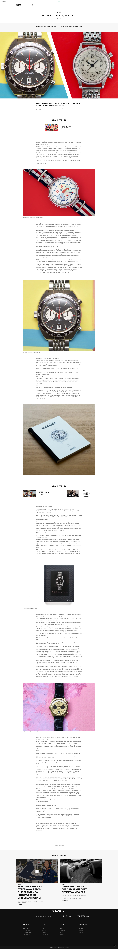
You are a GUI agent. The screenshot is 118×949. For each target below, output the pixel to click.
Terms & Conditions (82, 926)
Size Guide (62, 934)
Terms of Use (81, 930)
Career (43, 936)
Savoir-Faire (44, 930)
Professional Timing (45, 934)
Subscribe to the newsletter (84, 916)
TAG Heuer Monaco (26, 934)
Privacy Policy (81, 928)
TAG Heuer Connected (27, 926)
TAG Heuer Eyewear (26, 939)
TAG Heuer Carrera (26, 928)
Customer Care (62, 930)
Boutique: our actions (63, 936)
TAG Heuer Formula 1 (27, 930)
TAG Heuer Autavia (26, 936)
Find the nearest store (67, 916)
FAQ (61, 928)
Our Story (43, 928)
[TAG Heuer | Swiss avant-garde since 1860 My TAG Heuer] (59, 911)
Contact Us (62, 926)
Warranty (61, 932)
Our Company (44, 926)
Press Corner (44, 932)
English (4, 1)
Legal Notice (81, 932)
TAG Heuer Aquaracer (27, 932)
